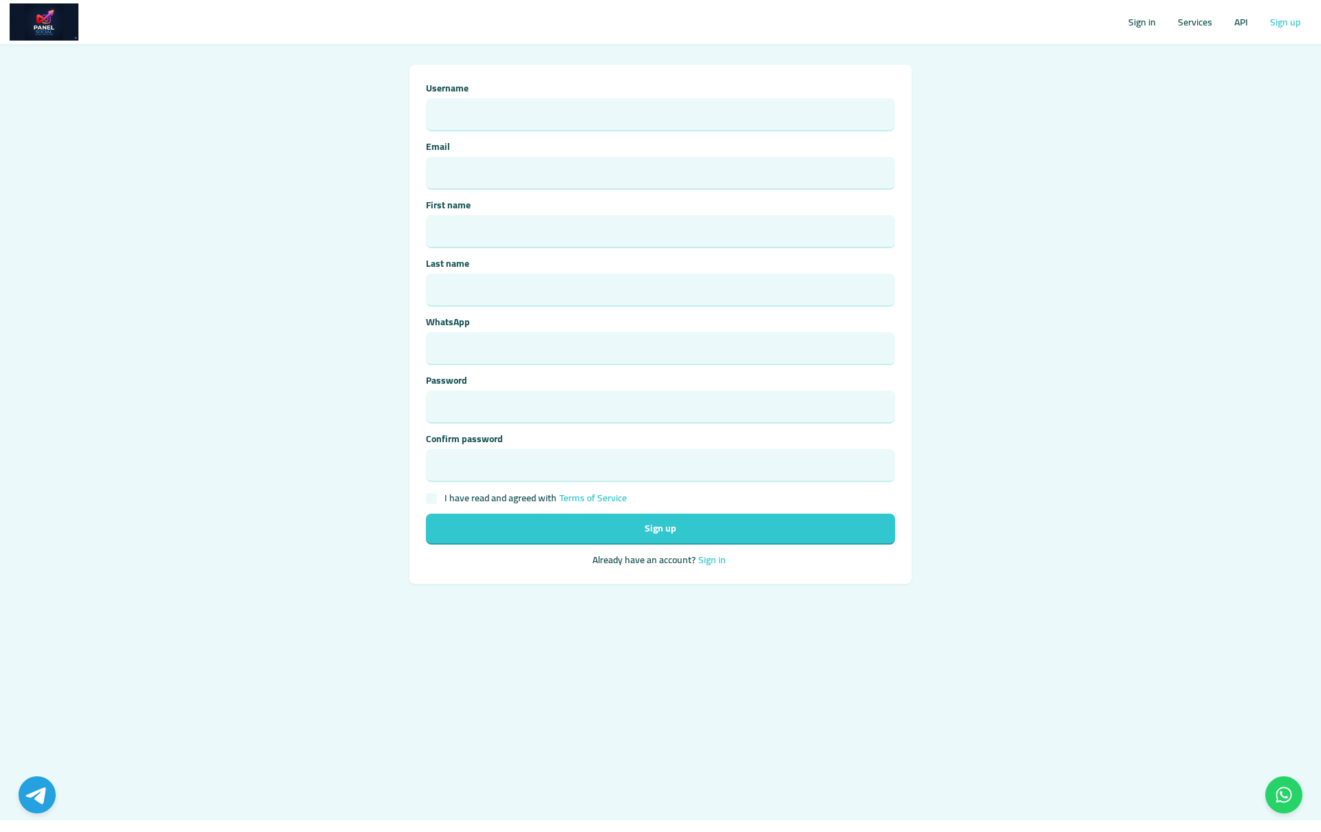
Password (446, 380)
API (1241, 22)
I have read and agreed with (535, 498)
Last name (447, 263)
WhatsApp (448, 322)
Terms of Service (593, 498)
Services (1195, 22)
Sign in (1142, 22)
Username (447, 88)
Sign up (1285, 22)
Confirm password (464, 439)
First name (448, 205)
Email (438, 147)
